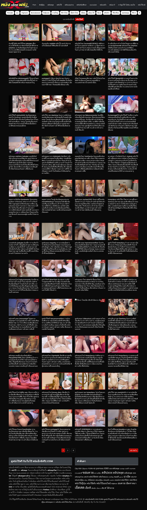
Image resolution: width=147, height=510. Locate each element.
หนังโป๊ (13, 470)
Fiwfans (46, 490)
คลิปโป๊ (59, 5)
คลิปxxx (107, 472)
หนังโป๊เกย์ (141, 5)
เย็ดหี (88, 487)
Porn (34, 5)
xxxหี (127, 468)
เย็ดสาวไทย (74, 13)
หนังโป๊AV (125, 480)
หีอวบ (99, 13)
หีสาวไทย (64, 13)
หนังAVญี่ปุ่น (79, 480)
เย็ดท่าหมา (131, 483)
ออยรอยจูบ (125, 13)
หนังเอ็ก (112, 480)
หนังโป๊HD (133, 480)
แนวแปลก (93, 5)
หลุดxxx (114, 483)
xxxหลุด (122, 468)
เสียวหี (103, 488)
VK (10, 476)
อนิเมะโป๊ (91, 13)
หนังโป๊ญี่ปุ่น (80, 483)
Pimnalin (10, 13)
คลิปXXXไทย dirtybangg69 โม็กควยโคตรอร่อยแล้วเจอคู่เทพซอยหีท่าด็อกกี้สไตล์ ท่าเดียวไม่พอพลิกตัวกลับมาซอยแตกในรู (24, 80)
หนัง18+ (134, 477)
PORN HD (92, 468)
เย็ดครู (83, 13)
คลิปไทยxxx (103, 477)
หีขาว (134, 13)
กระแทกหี (78, 473)
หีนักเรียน (116, 13)
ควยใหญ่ (55, 13)
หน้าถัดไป (133, 450)
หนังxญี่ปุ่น (99, 480)
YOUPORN (132, 468)
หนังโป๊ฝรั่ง (91, 483)
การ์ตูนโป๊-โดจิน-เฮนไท (126, 5)
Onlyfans (65, 476)
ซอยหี (116, 477)
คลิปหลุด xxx (130, 473)
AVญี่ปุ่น (42, 5)
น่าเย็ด (127, 476)
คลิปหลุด (51, 5)
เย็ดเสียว (93, 488)
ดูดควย (121, 477)
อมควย (121, 483)
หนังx (86, 480)
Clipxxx (85, 468)
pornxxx (100, 468)
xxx (17, 13)
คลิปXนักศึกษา (82, 5)
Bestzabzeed (35, 13)
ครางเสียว (97, 473)
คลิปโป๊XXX (93, 477)
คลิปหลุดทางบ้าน (24, 476)
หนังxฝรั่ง (103, 5)
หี (139, 13)
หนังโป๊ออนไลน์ (103, 483)
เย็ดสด (79, 487)
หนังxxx (91, 480)
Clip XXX (78, 469)
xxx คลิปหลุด (114, 468)
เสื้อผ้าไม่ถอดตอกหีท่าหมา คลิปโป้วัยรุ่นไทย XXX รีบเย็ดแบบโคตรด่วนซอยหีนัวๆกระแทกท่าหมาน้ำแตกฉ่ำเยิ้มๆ (90, 80)
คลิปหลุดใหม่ (52, 470)
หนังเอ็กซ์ (117, 480)
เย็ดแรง (99, 488)
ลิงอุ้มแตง (46, 13)
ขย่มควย (88, 472)
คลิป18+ (107, 13)
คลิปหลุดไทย (79, 477)
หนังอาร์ (112, 5)
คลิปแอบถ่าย (69, 5)
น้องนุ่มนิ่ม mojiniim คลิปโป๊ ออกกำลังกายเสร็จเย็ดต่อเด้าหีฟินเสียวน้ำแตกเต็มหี (56, 44)
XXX (10, 487)
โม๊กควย (110, 488)
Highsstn (24, 13)
